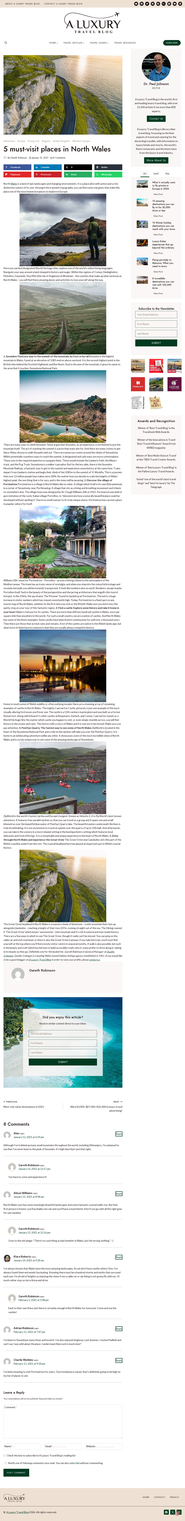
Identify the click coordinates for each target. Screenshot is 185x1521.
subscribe (74, 1457)
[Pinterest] (158, 4)
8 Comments (59, 157)
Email (49, 1440)
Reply (117, 1134)
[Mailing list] (136, 4)
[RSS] (180, 4)
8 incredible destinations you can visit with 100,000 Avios (163, 283)
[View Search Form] (5, 42)
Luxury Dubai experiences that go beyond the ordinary (163, 244)
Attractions (9, 141)
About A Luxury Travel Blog (22, 3)
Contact (159, 1497)
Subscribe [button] (172, 42)
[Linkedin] (153, 4)
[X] (172, 1512)
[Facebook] (142, 4)
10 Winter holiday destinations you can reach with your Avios (163, 226)
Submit (63, 1062)
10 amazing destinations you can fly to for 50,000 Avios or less (163, 205)
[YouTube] (175, 4)
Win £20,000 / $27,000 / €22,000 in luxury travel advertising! (96, 1106)
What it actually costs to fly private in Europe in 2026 (163, 185)
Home (146, 1497)
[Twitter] (147, 4)
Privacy (174, 1497)
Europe (21, 141)
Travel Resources (125, 42)
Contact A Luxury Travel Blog (63, 3)
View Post (158, 195)
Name (9, 1440)
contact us (94, 959)
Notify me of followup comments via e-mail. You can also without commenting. (55, 1457)
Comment (11, 1401)
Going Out (33, 141)
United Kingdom (61, 141)
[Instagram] (169, 4)
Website (91, 1440)
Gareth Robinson (18, 157)
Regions (46, 141)
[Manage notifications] (177, 1513)
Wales (14, 183)
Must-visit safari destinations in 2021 (23, 1104)
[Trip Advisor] (164, 4)
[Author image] (4, 157)
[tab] (144, 174)
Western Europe (81, 141)
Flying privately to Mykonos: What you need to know (162, 263)
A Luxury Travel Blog (40, 959)
